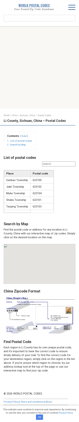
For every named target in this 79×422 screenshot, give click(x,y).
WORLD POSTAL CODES (34, 5)
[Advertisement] (39, 67)
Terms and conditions (32, 401)
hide (24, 136)
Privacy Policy (11, 401)
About (48, 401)
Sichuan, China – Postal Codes (35, 115)
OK (39, 417)
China (15, 115)
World (7, 115)
